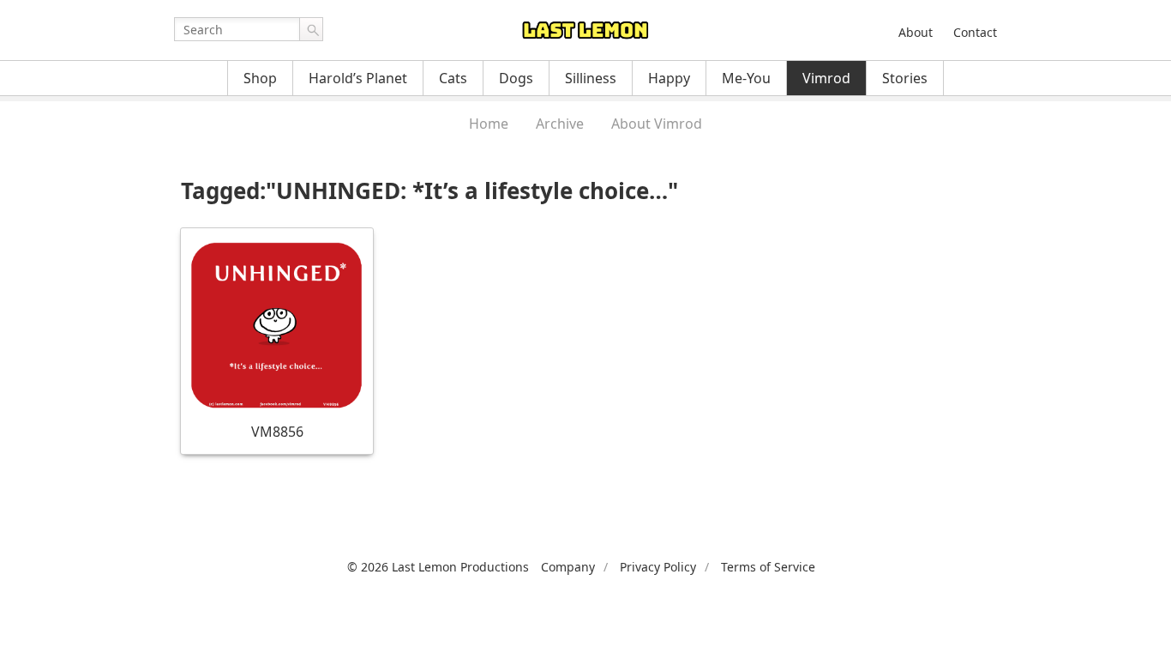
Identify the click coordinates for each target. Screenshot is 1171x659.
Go (311, 29)
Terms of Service (768, 567)
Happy (669, 78)
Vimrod (826, 78)
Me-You (746, 78)
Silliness (590, 78)
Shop (260, 78)
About (915, 32)
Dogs (516, 78)
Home (488, 123)
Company (568, 567)
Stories (905, 78)
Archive (560, 123)
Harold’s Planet (358, 78)
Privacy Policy (658, 567)
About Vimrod (656, 123)
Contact (975, 32)
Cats (453, 78)
